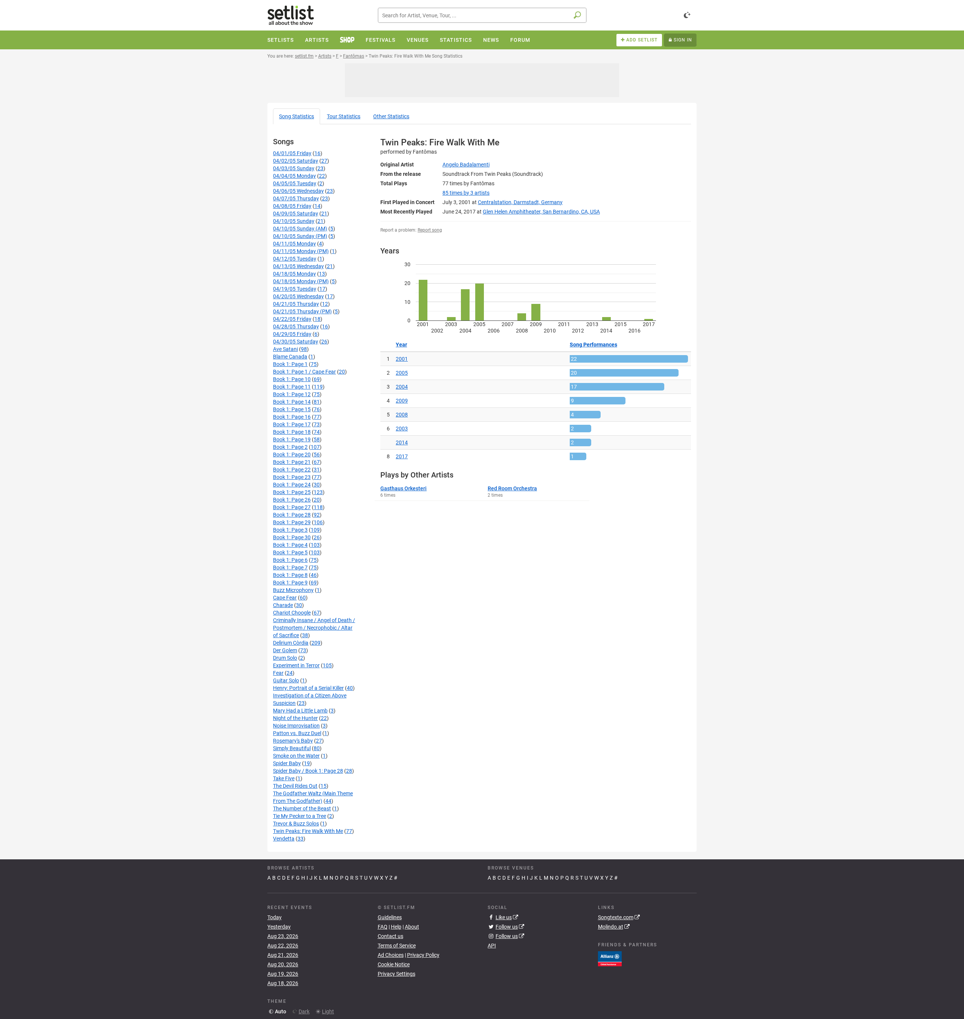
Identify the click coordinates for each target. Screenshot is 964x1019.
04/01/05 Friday (292, 153)
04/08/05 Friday (292, 206)
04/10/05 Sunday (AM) (300, 229)
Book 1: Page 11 (292, 387)
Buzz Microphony (293, 590)
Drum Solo (285, 658)
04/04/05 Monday (294, 176)
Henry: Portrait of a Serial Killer (308, 688)
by (466, 193)
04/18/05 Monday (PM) (301, 281)
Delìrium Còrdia (290, 643)
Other (391, 116)
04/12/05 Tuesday (294, 259)
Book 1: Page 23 (292, 477)
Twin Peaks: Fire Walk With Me (308, 831)
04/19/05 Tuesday (294, 289)
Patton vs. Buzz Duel (297, 733)
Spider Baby (287, 763)
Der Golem (285, 650)
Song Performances (593, 345)
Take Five (283, 778)
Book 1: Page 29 (292, 522)
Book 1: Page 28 (292, 515)
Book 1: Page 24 (292, 485)
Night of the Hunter (295, 718)
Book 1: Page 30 (292, 537)
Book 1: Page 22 (292, 470)
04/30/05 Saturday (295, 342)
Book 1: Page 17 (292, 424)
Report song (430, 230)
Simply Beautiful (292, 748)
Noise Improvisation (296, 726)
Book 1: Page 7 (290, 567)
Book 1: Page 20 (292, 455)
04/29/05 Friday (292, 334)
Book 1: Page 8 (290, 575)
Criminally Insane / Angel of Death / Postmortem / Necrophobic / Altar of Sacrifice (314, 627)
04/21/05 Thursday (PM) (302, 311)
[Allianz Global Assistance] (610, 958)
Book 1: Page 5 (290, 552)
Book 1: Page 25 (292, 492)
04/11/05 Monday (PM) (301, 251)
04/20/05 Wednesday (298, 296)
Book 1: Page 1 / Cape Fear (304, 372)
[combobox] (482, 15)
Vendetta (283, 839)
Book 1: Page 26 (292, 500)
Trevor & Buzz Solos (296, 824)
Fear (278, 673)
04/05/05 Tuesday (294, 183)
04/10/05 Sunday (293, 221)
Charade (283, 605)
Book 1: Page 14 (292, 402)
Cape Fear (285, 598)
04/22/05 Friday (292, 319)
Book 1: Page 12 (292, 394)
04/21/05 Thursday (296, 304)
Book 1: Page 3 (290, 530)
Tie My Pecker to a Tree (299, 816)
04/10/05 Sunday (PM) (300, 236)
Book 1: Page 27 (292, 507)
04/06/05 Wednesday (298, 191)
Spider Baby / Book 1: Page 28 (308, 771)
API (492, 946)
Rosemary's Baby (293, 741)
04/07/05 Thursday (296, 198)
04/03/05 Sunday (293, 168)
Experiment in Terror (296, 665)
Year (401, 345)
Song (296, 116)
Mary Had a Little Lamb (300, 711)
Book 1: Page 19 (292, 439)
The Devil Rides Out (295, 786)
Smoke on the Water (296, 756)
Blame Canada (290, 357)
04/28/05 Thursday (296, 326)
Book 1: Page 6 (290, 560)
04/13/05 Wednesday (298, 266)
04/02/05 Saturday (295, 161)
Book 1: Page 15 (292, 409)
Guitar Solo (286, 680)
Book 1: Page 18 (292, 432)
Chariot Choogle (292, 613)
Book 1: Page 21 (292, 462)
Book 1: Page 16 (292, 417)
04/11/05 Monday (294, 244)
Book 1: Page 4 (290, 545)
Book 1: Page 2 (290, 447)
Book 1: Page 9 (290, 583)
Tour (343, 116)
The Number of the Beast (302, 808)
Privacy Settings (396, 974)
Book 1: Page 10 (292, 379)
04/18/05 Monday (294, 274)
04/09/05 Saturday (295, 214)
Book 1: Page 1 (290, 364)
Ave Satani (285, 349)
